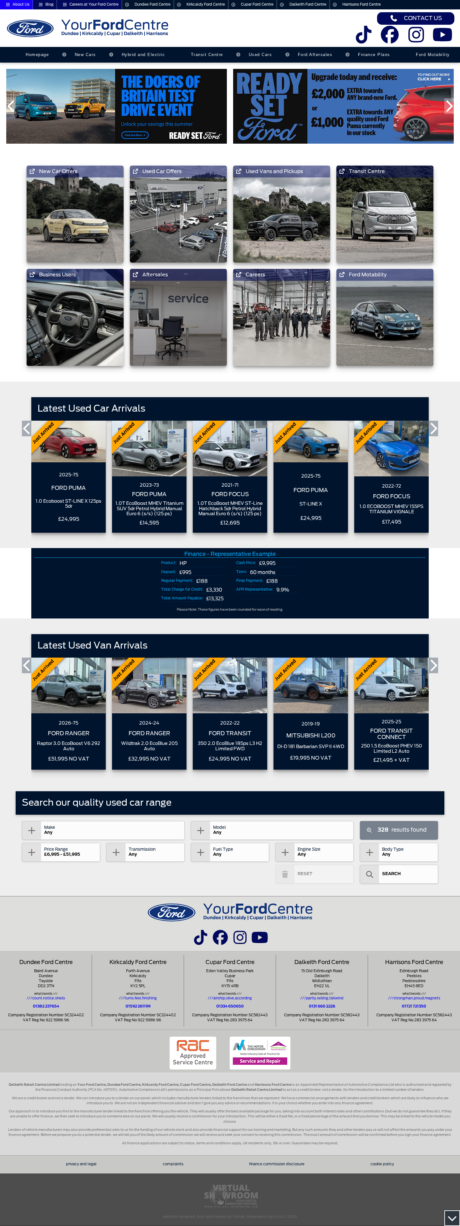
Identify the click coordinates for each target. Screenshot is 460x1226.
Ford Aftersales (315, 54)
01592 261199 (138, 1006)
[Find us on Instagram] (416, 39)
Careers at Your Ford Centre (94, 4)
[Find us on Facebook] (390, 39)
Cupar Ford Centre (257, 4)
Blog (49, 4)
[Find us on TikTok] (363, 39)
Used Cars (260, 54)
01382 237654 (46, 1006)
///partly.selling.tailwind (321, 998)
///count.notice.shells (46, 998)
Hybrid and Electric (143, 54)
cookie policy (382, 1164)
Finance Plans (374, 54)
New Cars (85, 54)
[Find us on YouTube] (443, 39)
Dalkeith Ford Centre (307, 4)
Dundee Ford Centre (153, 4)
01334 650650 (230, 1006)
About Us (21, 4)
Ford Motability (433, 54)
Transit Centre (207, 54)
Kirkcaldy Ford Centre (206, 4)
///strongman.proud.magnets (414, 998)
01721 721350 (414, 1006)
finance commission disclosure (276, 1164)
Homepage (37, 54)
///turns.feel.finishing (138, 998)
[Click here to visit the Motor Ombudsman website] (260, 1053)
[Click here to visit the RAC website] (193, 1053)
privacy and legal (81, 1164)
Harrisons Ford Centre (361, 4)
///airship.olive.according (230, 998)
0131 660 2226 (322, 1006)
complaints (173, 1164)
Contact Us (423, 18)
